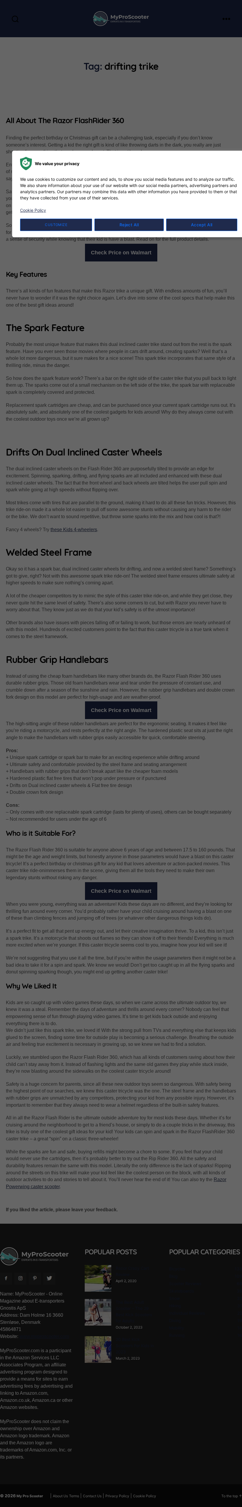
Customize (56, 224)
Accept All (201, 224)
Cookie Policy (33, 210)
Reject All (129, 224)
